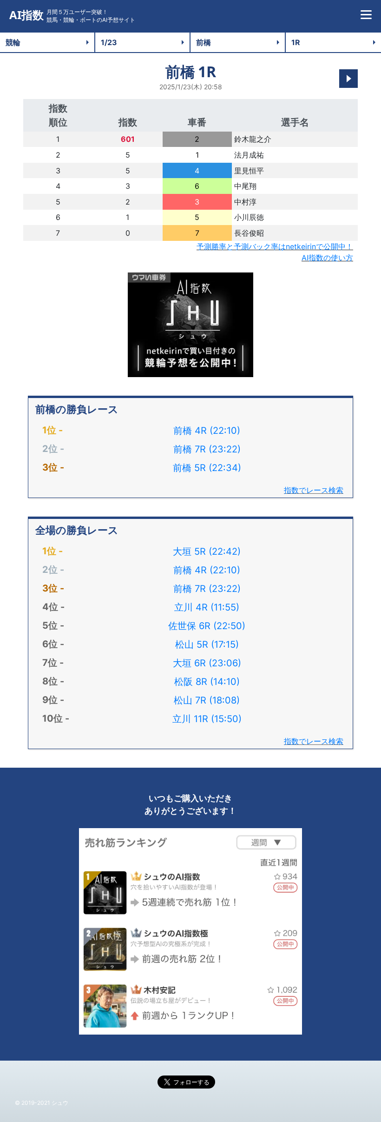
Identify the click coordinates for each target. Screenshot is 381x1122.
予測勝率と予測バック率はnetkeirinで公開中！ (275, 246)
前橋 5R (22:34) (207, 467)
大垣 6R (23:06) (207, 663)
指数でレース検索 (313, 490)
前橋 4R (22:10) (206, 430)
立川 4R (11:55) (206, 607)
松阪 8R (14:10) (207, 681)
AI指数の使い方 (327, 257)
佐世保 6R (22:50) (206, 625)
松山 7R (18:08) (207, 700)
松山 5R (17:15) (207, 644)
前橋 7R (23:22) (207, 449)
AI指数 (26, 15)
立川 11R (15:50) (207, 718)
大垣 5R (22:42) (207, 551)
